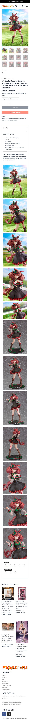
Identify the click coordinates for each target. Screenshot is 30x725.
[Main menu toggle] (26, 6)
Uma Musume (13, 120)
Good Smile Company (8, 79)
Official (19, 118)
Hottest (10, 118)
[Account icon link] (19, 6)
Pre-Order (7, 120)
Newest (14, 118)
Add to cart (15, 107)
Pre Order (23, 118)
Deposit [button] (5, 99)
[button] (22, 6)
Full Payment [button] (14, 99)
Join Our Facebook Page (15, 1)
